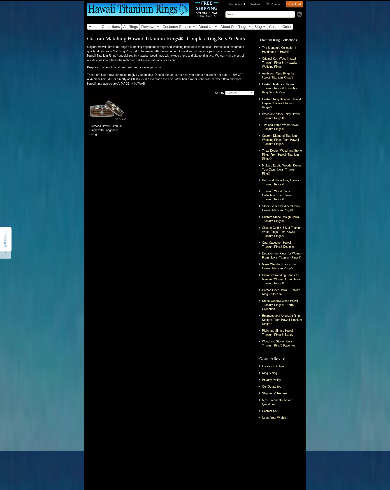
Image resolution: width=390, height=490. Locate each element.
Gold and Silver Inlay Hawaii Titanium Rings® (280, 182)
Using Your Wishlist (275, 417)
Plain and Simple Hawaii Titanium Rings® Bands (278, 332)
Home (93, 27)
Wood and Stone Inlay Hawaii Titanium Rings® (281, 116)
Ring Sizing (269, 373)
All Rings (130, 27)
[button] (5, 245)
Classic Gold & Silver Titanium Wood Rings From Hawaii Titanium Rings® (282, 232)
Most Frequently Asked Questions (277, 402)
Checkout (294, 4)
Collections (111, 27)
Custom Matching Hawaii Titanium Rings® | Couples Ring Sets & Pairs (279, 88)
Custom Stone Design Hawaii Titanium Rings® (281, 219)
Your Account (237, 4)
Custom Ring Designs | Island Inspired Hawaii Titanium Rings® (281, 103)
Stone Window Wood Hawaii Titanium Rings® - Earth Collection (280, 305)
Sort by (219, 93)
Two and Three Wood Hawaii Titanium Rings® (280, 127)
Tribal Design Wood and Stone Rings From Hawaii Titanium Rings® (282, 154)
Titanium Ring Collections (278, 40)
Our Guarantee (271, 386)
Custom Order (280, 27)
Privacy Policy (271, 379)
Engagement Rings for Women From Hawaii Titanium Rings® (282, 255)
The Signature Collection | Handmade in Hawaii (279, 49)
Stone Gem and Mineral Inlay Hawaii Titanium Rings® (281, 208)
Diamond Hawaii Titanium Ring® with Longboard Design (106, 130)
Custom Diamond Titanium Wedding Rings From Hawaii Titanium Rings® (280, 140)
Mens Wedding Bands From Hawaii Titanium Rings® (280, 266)
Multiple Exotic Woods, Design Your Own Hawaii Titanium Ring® (282, 169)
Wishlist (255, 4)
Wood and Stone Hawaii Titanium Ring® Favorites (278, 343)
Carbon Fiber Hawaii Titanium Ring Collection (281, 292)
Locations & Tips (273, 366)
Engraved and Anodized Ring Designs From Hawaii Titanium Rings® (282, 320)
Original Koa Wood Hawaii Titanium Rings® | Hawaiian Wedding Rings (280, 62)
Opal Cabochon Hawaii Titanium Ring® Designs (278, 244)
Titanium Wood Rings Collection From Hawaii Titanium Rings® (277, 195)
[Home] (138, 12)
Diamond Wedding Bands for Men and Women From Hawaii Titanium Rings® (281, 279)
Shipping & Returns (274, 393)
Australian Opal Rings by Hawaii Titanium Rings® (278, 75)
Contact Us (269, 411)
